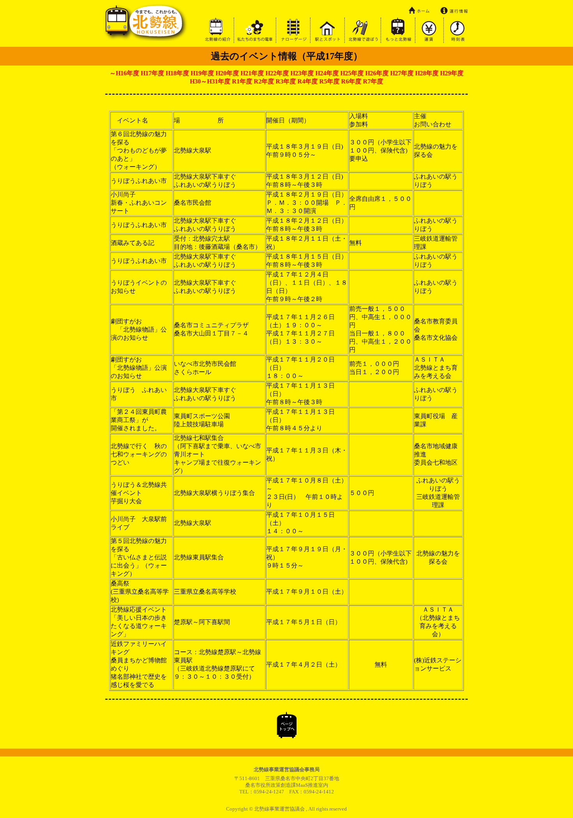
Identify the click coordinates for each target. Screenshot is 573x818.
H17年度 (152, 73)
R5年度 (329, 81)
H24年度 (327, 73)
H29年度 (451, 73)
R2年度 (264, 81)
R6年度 (351, 81)
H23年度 (302, 73)
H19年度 (202, 73)
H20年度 (227, 73)
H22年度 (277, 73)
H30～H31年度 (210, 81)
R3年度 (286, 81)
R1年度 (242, 81)
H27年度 (402, 73)
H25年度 (352, 73)
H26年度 (377, 73)
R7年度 (373, 81)
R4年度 (307, 81)
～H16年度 (124, 73)
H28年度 (427, 73)
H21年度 (252, 73)
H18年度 (177, 73)
